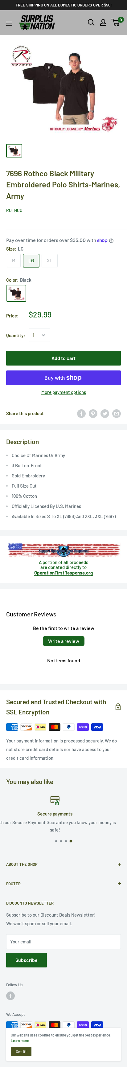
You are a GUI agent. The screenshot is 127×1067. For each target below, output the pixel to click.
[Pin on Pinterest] (93, 413)
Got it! (21, 1051)
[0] (116, 22)
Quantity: (15, 335)
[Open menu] (9, 23)
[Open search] (91, 22)
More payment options (63, 392)
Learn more (20, 1040)
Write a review (63, 641)
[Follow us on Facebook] (10, 995)
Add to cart (63, 358)
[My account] (103, 22)
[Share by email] (116, 413)
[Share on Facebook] (81, 413)
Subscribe (26, 960)
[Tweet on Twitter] (104, 413)
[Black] (16, 293)
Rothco (14, 210)
